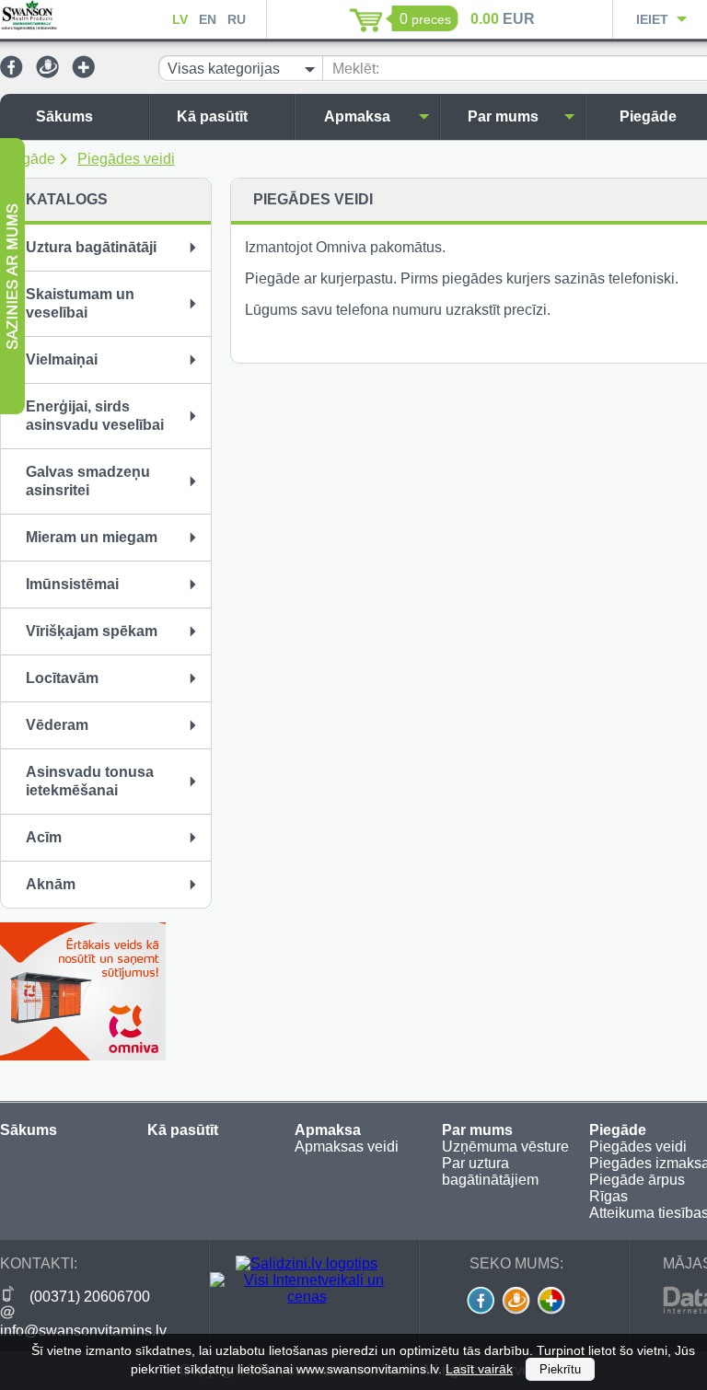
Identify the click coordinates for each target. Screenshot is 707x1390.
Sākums (64, 116)
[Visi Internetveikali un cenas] (306, 1296)
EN (207, 19)
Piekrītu (560, 1369)
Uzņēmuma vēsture (505, 1146)
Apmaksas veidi (347, 1146)
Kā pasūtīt (212, 116)
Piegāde (27, 159)
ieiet (652, 19)
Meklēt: (355, 68)
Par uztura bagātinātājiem (490, 1171)
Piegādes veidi (126, 159)
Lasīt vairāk (479, 1368)
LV (180, 19)
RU (236, 19)
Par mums (503, 116)
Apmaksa (357, 116)
